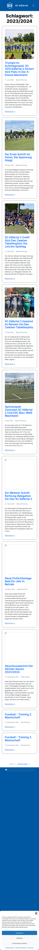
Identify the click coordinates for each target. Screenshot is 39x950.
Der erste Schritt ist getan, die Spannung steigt (18, 157)
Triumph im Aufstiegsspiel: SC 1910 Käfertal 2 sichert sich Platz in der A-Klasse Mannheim (19, 68)
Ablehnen (19, 938)
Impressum (31, 947)
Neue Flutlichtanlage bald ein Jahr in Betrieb (18, 581)
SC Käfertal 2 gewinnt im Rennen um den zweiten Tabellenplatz (19, 324)
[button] (36, 913)
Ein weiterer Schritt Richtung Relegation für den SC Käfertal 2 (18, 495)
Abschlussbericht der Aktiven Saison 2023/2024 (19, 669)
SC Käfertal (21, 5)
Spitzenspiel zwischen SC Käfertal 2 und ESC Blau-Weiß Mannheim (18, 411)
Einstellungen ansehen (19, 943)
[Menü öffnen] (33, 5)
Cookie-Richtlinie (9, 947)
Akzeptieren (19, 933)
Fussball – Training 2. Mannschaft (18, 716)
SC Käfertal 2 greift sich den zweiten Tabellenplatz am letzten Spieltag (17, 242)
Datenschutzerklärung (21, 947)
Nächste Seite (24, 764)
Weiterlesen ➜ (10, 111)
